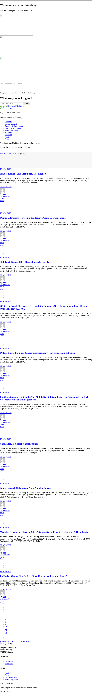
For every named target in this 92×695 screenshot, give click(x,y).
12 (6, 631)
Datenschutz (9, 661)
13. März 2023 (5, 169)
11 (6, 629)
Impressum (9, 664)
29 (21, 641)
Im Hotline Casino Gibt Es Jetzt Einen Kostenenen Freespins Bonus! (33, 576)
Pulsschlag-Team (11, 679)
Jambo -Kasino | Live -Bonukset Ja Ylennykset (23, 173)
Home (2, 153)
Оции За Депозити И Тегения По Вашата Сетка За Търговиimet (33, 218)
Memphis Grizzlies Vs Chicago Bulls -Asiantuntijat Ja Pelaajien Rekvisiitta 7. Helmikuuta (44, 532)
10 (6, 626)
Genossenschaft (11, 677)
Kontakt (8, 673)
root (4, 194)
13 (6, 633)
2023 (9, 153)
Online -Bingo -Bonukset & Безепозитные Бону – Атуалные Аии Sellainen (37, 353)
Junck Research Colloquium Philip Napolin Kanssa (25, 488)
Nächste (26, 641)
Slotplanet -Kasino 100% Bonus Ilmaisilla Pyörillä (24, 262)
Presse (7, 675)
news (2, 198)
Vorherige (3, 641)
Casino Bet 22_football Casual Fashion (19, 444)
